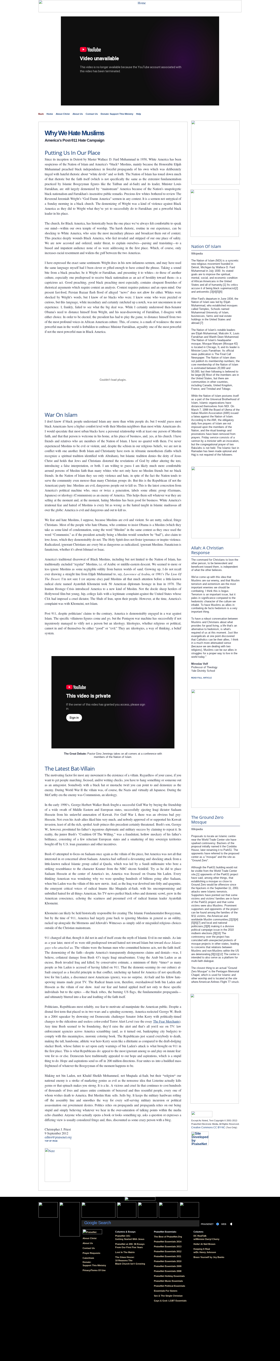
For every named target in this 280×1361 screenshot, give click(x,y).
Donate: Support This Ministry (117, 114)
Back (41, 114)
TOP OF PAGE (51, 1141)
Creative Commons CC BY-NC (208, 1127)
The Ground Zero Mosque (207, 820)
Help (138, 114)
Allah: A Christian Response (207, 550)
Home (50, 114)
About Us (78, 114)
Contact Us (92, 114)
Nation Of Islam (206, 246)
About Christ (63, 114)
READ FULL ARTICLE (201, 678)
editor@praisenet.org (58, 1137)
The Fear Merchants (166, 1021)
